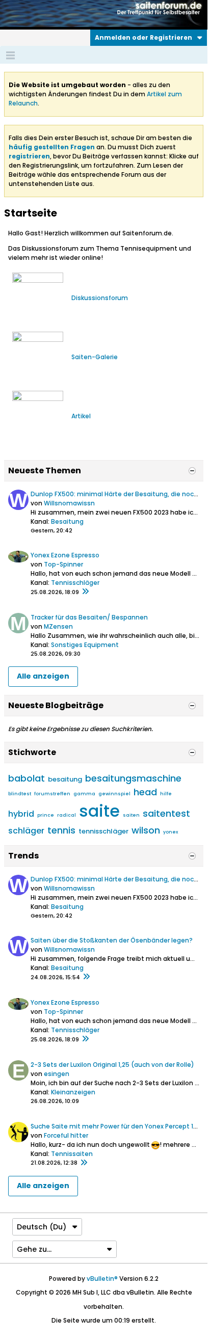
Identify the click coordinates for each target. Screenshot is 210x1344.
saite (99, 810)
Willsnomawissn (69, 503)
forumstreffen (52, 794)
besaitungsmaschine (133, 778)
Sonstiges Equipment (85, 644)
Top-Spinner (63, 564)
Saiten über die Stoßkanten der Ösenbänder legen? (112, 940)
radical (66, 815)
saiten (131, 815)
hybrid (21, 814)
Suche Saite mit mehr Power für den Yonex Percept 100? (118, 1126)
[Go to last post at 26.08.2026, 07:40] (85, 592)
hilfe (166, 794)
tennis (61, 830)
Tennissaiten (72, 1153)
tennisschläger (103, 831)
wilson (146, 830)
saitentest (166, 813)
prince (45, 815)
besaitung (65, 779)
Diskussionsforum (99, 297)
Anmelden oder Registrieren (143, 37)
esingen (56, 1073)
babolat (26, 778)
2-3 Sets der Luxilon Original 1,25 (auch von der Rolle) (112, 1064)
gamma (84, 794)
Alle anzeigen (43, 676)
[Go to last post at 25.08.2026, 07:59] (86, 977)
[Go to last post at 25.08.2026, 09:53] (84, 1163)
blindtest (19, 794)
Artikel (81, 416)
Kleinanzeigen (73, 1092)
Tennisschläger (75, 582)
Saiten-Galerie (94, 357)
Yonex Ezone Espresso (65, 555)
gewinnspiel (114, 794)
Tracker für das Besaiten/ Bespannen (89, 617)
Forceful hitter (66, 1135)
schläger (26, 831)
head (145, 792)
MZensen (58, 626)
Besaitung (67, 521)
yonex (170, 832)
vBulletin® (102, 1278)
